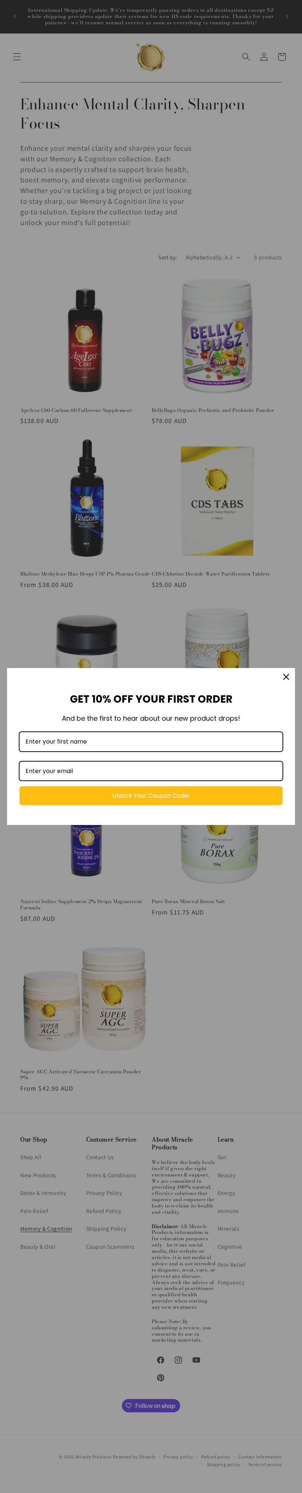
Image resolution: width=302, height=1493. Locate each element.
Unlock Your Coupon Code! (151, 795)
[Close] (286, 677)
